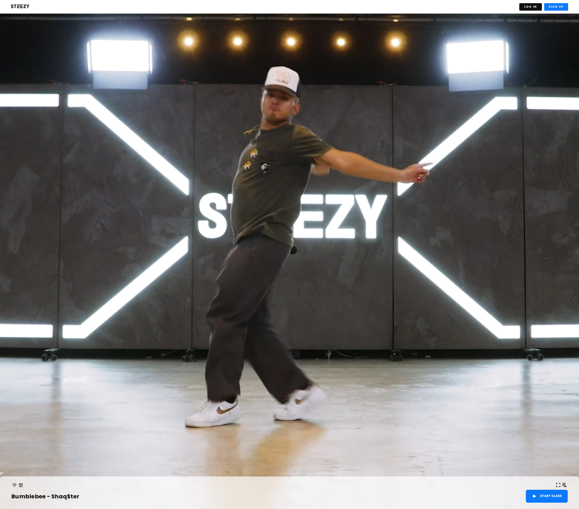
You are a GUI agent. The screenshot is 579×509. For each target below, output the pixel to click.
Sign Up (556, 7)
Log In (530, 7)
